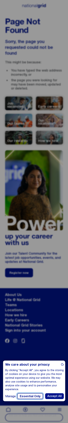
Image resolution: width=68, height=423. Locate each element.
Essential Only (30, 396)
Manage (10, 396)
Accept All (54, 396)
